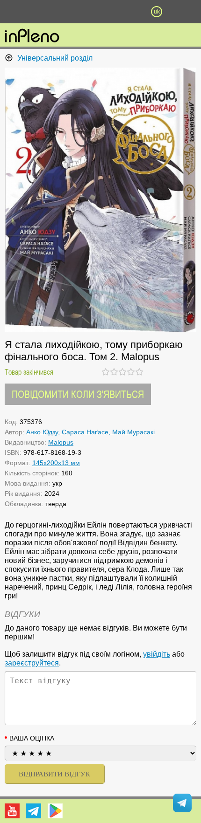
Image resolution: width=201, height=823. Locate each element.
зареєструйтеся (32, 663)
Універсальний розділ (55, 58)
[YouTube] (12, 810)
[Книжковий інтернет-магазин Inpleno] (32, 36)
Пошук (72, 11)
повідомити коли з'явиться (78, 394)
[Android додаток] (55, 810)
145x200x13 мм (56, 462)
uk (157, 11)
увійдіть (156, 654)
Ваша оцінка (31, 738)
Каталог (15, 11)
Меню (44, 11)
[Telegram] (33, 810)
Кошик (128, 11)
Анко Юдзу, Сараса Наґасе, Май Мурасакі (90, 432)
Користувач (100, 11)
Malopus (60, 442)
